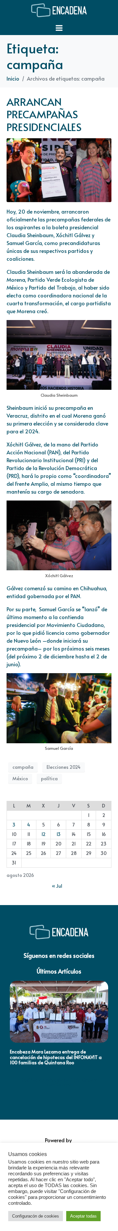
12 (43, 834)
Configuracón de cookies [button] (35, 1216)
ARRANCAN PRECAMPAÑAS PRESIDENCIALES (44, 114)
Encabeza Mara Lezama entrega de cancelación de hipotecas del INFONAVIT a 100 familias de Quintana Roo (56, 1057)
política (49, 778)
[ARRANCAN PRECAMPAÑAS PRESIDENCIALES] (59, 169)
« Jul (57, 886)
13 (58, 834)
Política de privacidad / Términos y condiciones (59, 1082)
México (20, 778)
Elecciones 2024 (64, 767)
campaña (22, 767)
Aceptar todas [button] (83, 1216)
